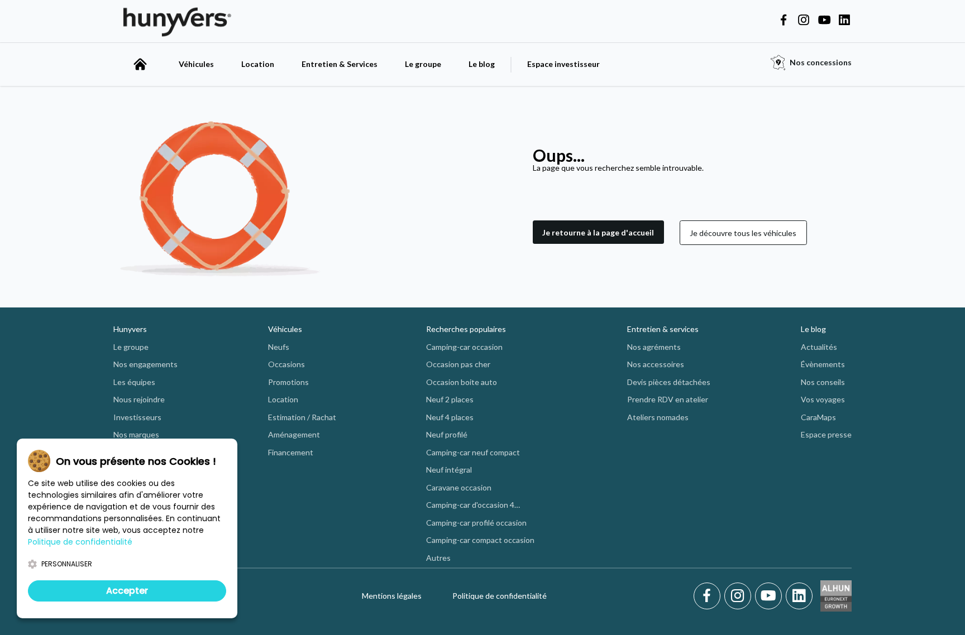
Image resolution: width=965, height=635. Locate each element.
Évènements (823, 364)
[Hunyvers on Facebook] (783, 21)
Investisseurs (137, 417)
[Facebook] (709, 596)
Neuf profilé (446, 434)
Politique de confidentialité (499, 595)
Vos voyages (823, 399)
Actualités (819, 347)
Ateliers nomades (658, 417)
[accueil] (140, 64)
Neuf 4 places (450, 417)
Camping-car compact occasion (480, 540)
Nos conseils (823, 382)
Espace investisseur (563, 64)
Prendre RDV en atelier (667, 399)
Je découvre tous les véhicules (743, 233)
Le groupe (423, 64)
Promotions (288, 382)
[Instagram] (739, 596)
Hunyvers (130, 329)
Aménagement (294, 434)
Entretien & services (663, 329)
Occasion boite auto (461, 382)
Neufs (278, 347)
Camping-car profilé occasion (476, 522)
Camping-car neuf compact (473, 452)
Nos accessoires (655, 364)
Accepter (127, 590)
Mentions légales (392, 595)
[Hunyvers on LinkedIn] (844, 21)
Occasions (286, 364)
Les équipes (134, 382)
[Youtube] (770, 596)
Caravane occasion (458, 487)
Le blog (482, 64)
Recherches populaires (466, 329)
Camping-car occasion (464, 347)
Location (257, 64)
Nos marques (136, 434)
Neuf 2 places (450, 399)
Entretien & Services (340, 64)
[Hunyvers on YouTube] (824, 21)
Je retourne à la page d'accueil (598, 232)
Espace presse (826, 434)
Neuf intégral (449, 469)
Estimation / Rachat (302, 417)
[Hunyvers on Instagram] (803, 21)
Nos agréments (654, 347)
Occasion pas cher (458, 364)
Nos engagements (145, 364)
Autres (438, 557)
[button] (598, 232)
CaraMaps (818, 417)
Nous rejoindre (139, 399)
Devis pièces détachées (668, 382)
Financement (290, 452)
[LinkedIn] (799, 596)
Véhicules (196, 64)
